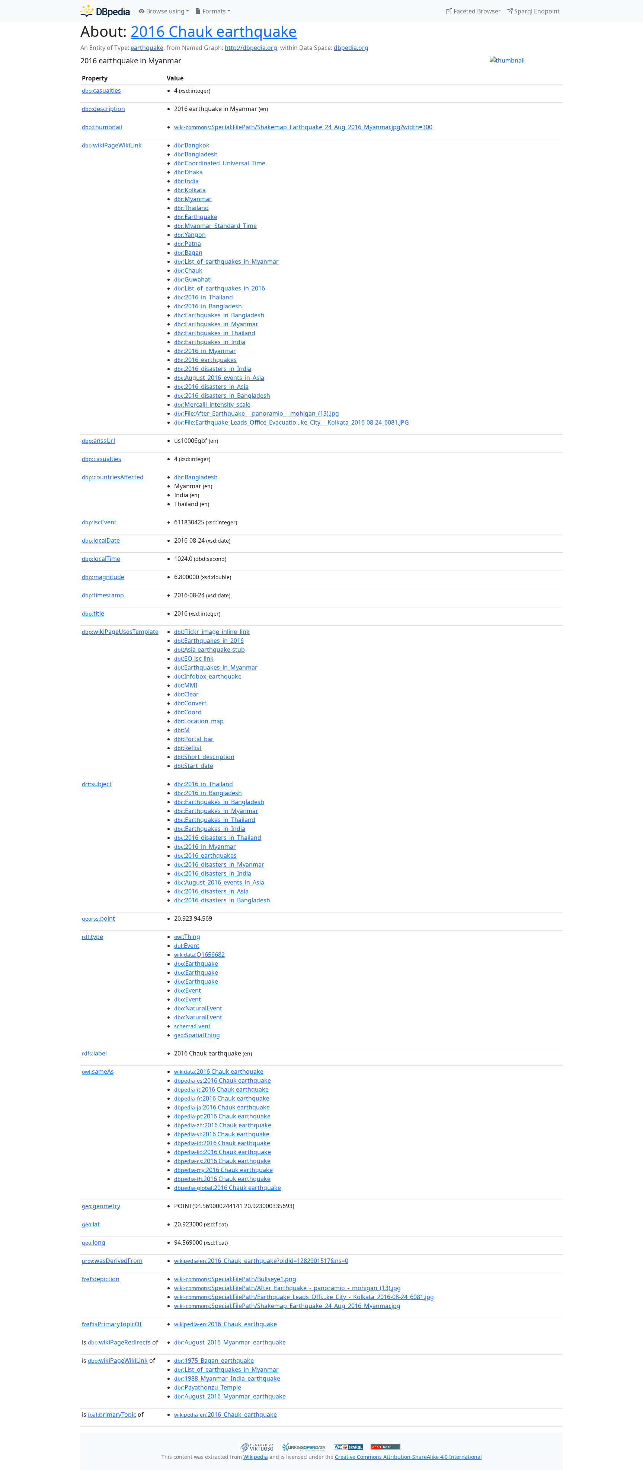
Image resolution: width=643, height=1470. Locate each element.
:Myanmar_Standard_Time (215, 226)
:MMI (185, 685)
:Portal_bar (194, 739)
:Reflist (188, 748)
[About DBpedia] (105, 11)
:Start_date (193, 766)
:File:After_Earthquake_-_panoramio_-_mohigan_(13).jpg (256, 413)
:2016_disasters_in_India (212, 369)
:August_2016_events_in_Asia (219, 378)
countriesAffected (113, 477)
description (103, 109)
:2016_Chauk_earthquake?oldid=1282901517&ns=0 (261, 1261)
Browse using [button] (165, 11)
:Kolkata (190, 190)
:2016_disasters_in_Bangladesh (222, 395)
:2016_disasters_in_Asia (211, 386)
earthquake (147, 48)
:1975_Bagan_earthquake (214, 1360)
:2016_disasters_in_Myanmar (219, 864)
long (93, 1242)
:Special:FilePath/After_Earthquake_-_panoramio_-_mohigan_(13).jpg (287, 1288)
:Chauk (188, 270)
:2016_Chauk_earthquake (225, 1324)
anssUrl (98, 440)
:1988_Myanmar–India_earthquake (227, 1378)
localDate (101, 540)
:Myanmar (193, 199)
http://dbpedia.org (251, 48)
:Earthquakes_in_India (209, 342)
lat (91, 1224)
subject (97, 784)
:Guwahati (193, 279)
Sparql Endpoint (536, 11)
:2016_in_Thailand (203, 297)
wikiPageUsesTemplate (120, 632)
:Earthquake (195, 217)
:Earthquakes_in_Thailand (214, 333)
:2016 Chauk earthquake (218, 1071)
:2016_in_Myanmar (205, 351)
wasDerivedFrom (112, 1261)
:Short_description (204, 757)
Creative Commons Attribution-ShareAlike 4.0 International (408, 1456)
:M (182, 730)
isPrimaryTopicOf (112, 1324)
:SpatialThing (197, 1035)
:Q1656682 (199, 954)
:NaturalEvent (198, 1008)
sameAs (98, 1071)
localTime (101, 559)
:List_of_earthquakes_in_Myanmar (226, 261)
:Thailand (191, 208)
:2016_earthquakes (205, 360)
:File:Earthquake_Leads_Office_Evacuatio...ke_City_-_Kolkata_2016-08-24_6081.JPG (291, 422)
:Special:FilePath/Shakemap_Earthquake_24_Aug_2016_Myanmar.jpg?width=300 (303, 127)
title (93, 613)
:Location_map (199, 721)
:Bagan (188, 252)
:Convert (190, 703)
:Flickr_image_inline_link (212, 632)
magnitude (103, 577)
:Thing (187, 937)
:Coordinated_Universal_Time (219, 163)
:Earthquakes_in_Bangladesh (219, 315)
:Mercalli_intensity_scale (212, 404)
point (98, 918)
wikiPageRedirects (119, 1342)
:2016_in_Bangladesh (208, 306)
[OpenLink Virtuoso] (256, 1446)
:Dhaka (188, 172)
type (92, 937)
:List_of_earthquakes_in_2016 (219, 288)
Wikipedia (255, 1456)
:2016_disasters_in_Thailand (217, 838)
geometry (101, 1206)
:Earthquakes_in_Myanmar (216, 324)
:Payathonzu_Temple (207, 1387)
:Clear (186, 694)
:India (186, 181)
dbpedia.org (351, 48)
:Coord (188, 712)
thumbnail (102, 127)
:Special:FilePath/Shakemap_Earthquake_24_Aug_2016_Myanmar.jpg (287, 1306)
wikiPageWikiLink (112, 145)
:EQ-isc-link (194, 658)
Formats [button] (213, 11)
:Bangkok (191, 145)
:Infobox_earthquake (207, 676)
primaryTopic (112, 1414)
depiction (100, 1279)
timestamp (103, 595)
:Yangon (190, 235)
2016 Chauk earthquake (214, 31)
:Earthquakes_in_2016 (209, 640)
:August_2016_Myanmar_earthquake (230, 1342)
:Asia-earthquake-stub (209, 649)
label (94, 1053)
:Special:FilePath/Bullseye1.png (235, 1279)
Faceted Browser (476, 11)
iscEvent (99, 522)
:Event (186, 946)
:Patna (187, 243)
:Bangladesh (196, 154)
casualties (101, 90)
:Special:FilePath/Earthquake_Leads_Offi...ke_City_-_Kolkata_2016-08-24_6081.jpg (304, 1297)
